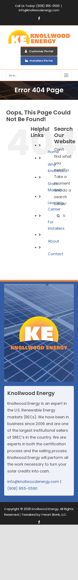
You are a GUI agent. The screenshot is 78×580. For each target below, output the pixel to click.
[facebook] (39, 522)
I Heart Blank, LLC (53, 514)
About (53, 241)
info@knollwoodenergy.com (39, 10)
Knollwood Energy (45, 509)
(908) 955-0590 (22, 488)
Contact (55, 253)
